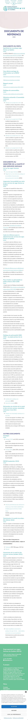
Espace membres (17, 3)
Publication (8, 547)
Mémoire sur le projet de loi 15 (12, 148)
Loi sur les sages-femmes (11, 172)
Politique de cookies (8, 718)
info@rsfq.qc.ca (8, 660)
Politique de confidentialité (18, 718)
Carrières (14, 2)
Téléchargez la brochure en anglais (11, 80)
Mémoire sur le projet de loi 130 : (13, 102)
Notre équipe (13, 0)
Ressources (7, 2)
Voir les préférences (14, 714)
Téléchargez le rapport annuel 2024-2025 (13, 87)
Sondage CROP (9, 439)
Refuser (14, 710)
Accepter (14, 706)
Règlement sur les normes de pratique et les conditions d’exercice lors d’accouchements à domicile (15, 176)
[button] (26, 692)
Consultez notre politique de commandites (13, 94)
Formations (19, 2)
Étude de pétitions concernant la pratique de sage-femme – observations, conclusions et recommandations (15, 631)
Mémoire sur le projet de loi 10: (12, 119)
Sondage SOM (8, 449)
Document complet (9, 403)
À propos (7, 0)
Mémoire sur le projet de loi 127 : (13, 135)
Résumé (7, 549)
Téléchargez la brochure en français (11, 76)
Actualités (20, 0)
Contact (7, 3)
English (13, 4)
